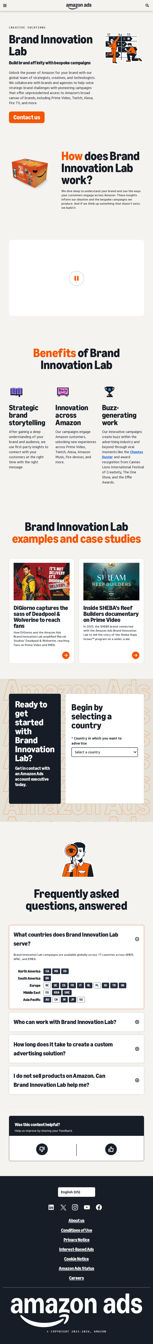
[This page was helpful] (111, 1149)
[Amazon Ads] (75, 5)
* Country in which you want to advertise (96, 740)
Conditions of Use (76, 1230)
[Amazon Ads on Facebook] (99, 1207)
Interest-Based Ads (76, 1249)
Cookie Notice (76, 1259)
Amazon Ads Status (76, 1268)
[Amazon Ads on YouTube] (87, 1207)
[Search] (147, 5)
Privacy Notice (77, 1239)
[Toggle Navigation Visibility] (4, 5)
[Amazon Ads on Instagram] (75, 1207)
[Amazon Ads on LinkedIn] (51, 1207)
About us (76, 1220)
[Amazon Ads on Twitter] (63, 1207)
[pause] (76, 278)
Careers (76, 1278)
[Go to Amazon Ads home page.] (77, 1310)
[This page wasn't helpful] (42, 1149)
